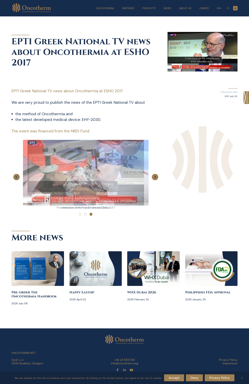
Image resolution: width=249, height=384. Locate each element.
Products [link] (148, 8)
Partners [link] (128, 8)
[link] (246, 97)
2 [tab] (85, 214)
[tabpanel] (85, 177)
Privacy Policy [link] (228, 360)
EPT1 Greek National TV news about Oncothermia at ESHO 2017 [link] (67, 91)
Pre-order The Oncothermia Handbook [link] (34, 294)
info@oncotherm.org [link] (124, 363)
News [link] (167, 8)
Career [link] (204, 8)
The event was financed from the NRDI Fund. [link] (50, 131)
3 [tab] (91, 214)
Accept (174, 378)
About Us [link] (185, 8)
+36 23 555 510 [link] (124, 360)
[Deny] (241, 377)
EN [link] (218, 8)
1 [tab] (80, 214)
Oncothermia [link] (105, 8)
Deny (194, 378)
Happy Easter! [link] (81, 292)
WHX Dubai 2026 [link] (141, 292)
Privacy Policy (219, 378)
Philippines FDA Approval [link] (208, 292)
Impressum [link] (230, 363)
